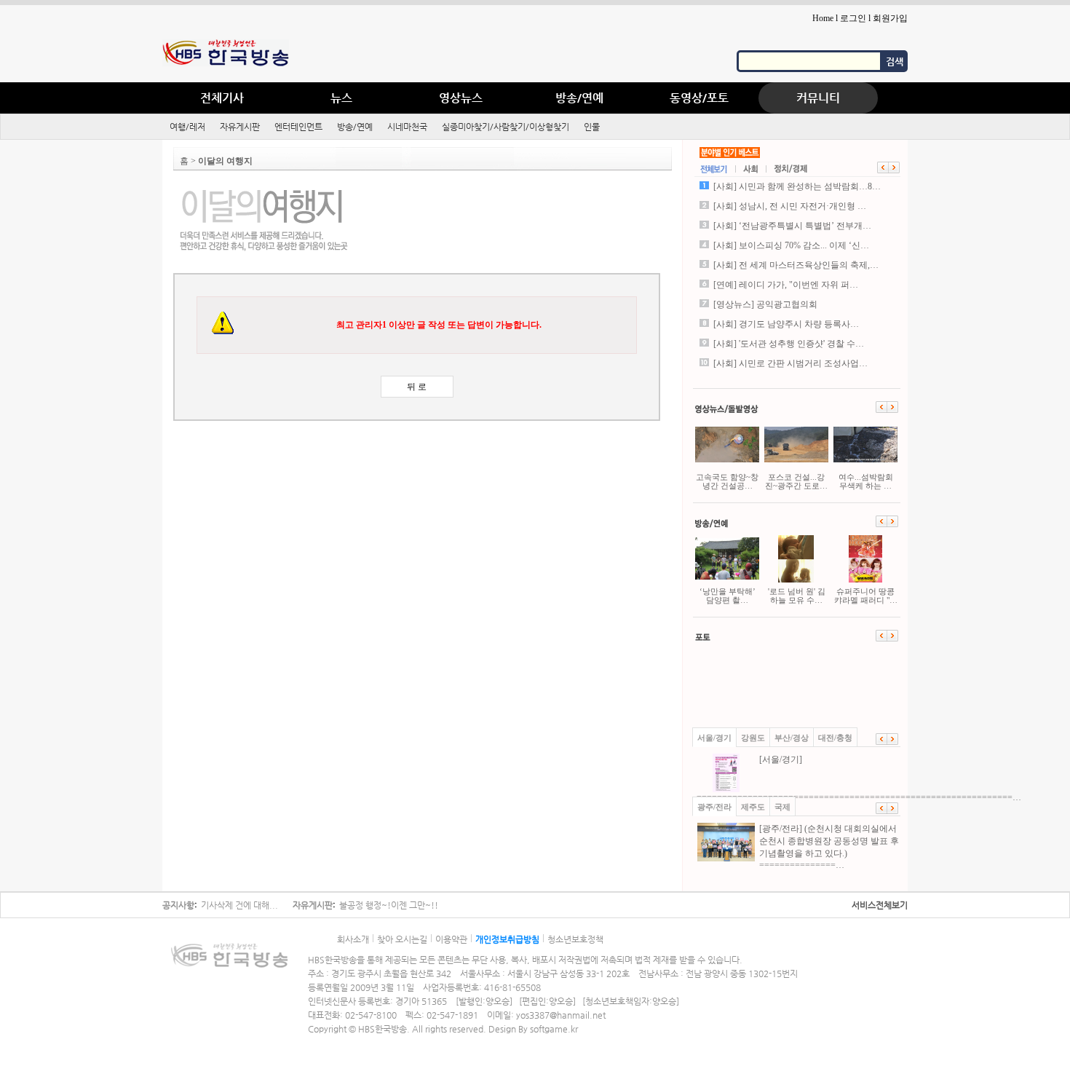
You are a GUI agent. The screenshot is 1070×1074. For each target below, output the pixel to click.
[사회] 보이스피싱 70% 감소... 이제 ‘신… (791, 245)
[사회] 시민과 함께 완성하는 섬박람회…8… (797, 186)
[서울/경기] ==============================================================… (798, 778)
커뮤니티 (818, 98)
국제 (782, 806)
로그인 (853, 18)
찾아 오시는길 (402, 939)
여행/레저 (187, 127)
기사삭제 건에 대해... (239, 905)
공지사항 (178, 905)
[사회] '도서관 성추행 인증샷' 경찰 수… (788, 344)
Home (822, 18)
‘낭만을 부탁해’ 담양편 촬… (728, 595)
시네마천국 (407, 127)
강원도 (753, 737)
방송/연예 (579, 98)
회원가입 (890, 18)
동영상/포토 (699, 98)
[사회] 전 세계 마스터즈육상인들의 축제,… (796, 265)
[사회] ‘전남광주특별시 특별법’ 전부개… (792, 226)
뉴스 (341, 98)
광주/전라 (714, 806)
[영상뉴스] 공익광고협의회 (765, 304)
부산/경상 (791, 737)
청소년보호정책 (575, 939)
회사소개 (353, 939)
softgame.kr (554, 1029)
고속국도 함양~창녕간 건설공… (727, 481)
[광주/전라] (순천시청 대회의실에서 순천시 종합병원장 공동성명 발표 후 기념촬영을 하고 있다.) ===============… (829, 847)
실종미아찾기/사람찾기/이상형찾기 (505, 127)
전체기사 (222, 98)
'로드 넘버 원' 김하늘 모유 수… (796, 595)
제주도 (753, 806)
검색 (894, 61)
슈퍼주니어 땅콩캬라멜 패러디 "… (865, 595)
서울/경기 (714, 737)
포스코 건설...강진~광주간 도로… (796, 481)
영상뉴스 (461, 98)
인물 (592, 127)
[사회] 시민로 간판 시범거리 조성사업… (790, 363)
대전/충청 (835, 737)
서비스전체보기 (880, 905)
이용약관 (451, 939)
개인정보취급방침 (507, 939)
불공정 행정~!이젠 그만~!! (388, 905)
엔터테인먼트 (298, 127)
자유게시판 (240, 127)
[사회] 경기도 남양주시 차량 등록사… (786, 324)
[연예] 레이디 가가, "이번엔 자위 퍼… (785, 285)
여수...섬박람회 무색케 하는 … (866, 481)
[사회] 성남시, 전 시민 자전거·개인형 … (789, 206)
